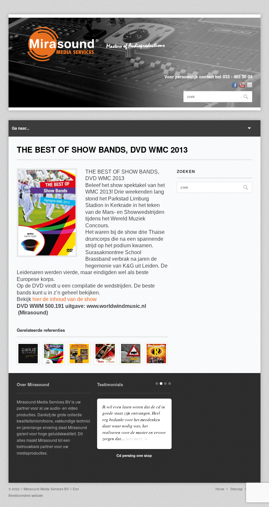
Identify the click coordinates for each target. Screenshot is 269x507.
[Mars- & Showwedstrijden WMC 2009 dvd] (79, 353)
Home (220, 489)
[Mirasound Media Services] (101, 44)
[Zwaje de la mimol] (28, 353)
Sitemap (236, 489)
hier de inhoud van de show (64, 299)
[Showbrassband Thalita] (105, 353)
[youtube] (242, 84)
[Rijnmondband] (156, 353)
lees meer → (137, 438)
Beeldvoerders (20, 495)
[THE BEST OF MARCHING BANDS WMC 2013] (53, 353)
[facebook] (234, 84)
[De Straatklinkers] (130, 353)
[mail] (249, 84)
